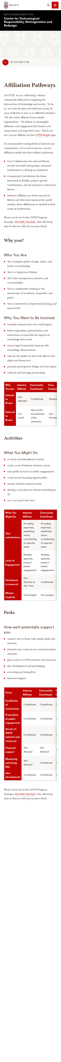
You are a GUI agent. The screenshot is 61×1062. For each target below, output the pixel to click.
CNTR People (42, 135)
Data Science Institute (19, 15)
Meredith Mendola (25, 222)
